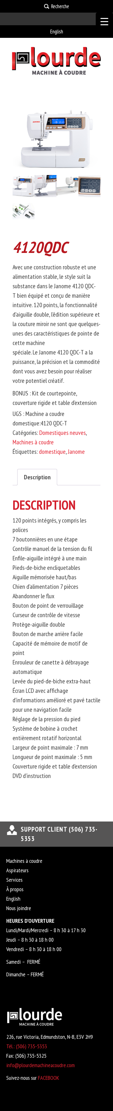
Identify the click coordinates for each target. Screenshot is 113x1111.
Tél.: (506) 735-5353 (26, 1046)
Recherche (60, 6)
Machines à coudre (33, 442)
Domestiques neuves (62, 433)
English (56, 31)
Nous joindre (18, 908)
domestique (52, 451)
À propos (15, 889)
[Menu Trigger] (104, 21)
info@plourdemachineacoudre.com (40, 1065)
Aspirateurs (17, 870)
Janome (76, 451)
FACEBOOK (48, 1077)
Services (14, 879)
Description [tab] (37, 477)
